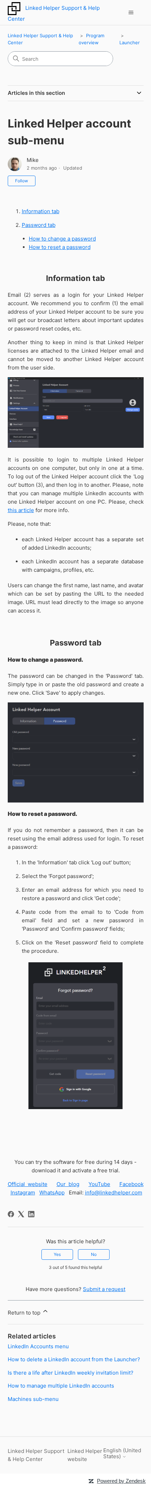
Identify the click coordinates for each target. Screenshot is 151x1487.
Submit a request (104, 1289)
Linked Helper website (84, 1455)
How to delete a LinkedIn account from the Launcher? (74, 1359)
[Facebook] (11, 1214)
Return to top (25, 1312)
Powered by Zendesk (121, 1481)
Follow (21, 180)
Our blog (68, 1184)
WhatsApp (52, 1192)
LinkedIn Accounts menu (38, 1346)
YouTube (99, 1184)
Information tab (40, 211)
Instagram (23, 1192)
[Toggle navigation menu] (131, 12)
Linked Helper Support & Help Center (36, 1455)
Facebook (131, 1184)
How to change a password (62, 238)
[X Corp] (21, 1214)
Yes (57, 1254)
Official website (28, 1184)
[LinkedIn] (31, 1214)
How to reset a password (60, 247)
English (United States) (122, 1453)
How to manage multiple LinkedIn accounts (61, 1385)
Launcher (129, 42)
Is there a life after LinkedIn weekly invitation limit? (70, 1372)
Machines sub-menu (33, 1399)
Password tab (38, 225)
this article (21, 510)
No (94, 1254)
